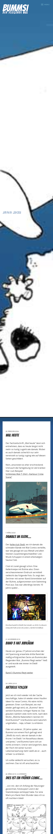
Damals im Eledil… (18, 537)
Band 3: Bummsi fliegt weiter (19, 672)
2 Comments (21, 774)
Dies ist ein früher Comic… (24, 778)
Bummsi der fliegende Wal (15, 8)
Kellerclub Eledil (17, 544)
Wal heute (12, 435)
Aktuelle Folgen (16, 687)
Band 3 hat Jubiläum (19, 643)
